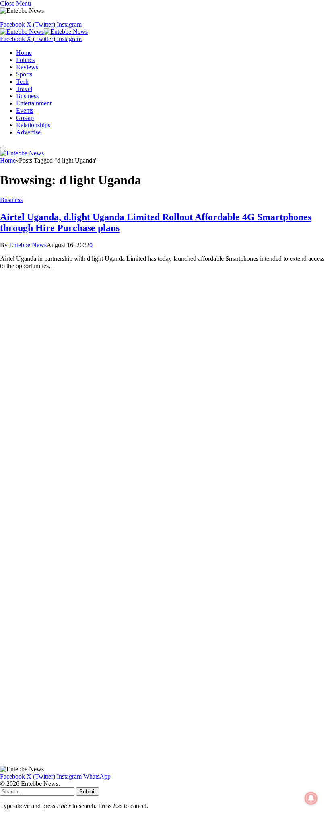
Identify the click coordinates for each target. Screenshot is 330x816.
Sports (24, 74)
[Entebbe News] (44, 31)
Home (24, 52)
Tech (22, 81)
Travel (24, 88)
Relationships (33, 125)
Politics (25, 59)
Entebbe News (28, 245)
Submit (87, 792)
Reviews (27, 67)
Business (27, 96)
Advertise (28, 132)
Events (24, 110)
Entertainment (34, 103)
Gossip (25, 117)
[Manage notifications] (311, 798)
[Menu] (3, 148)
